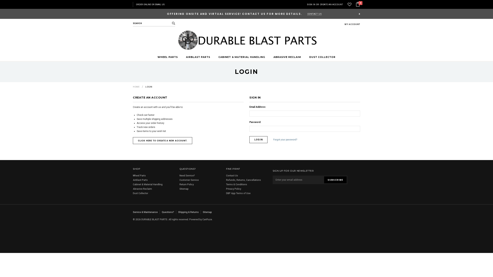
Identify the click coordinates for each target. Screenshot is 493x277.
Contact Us (314, 14)
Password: (255, 122)
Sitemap (184, 189)
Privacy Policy (233, 189)
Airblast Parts (198, 57)
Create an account (331, 4)
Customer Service (189, 180)
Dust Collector (322, 57)
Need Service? (187, 175)
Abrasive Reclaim (287, 57)
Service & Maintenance (145, 212)
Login (148, 87)
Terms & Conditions (236, 184)
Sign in (311, 4)
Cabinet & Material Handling (241, 57)
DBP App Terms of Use (238, 193)
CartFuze (207, 219)
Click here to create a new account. (163, 140)
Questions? (168, 212)
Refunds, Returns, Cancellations (243, 180)
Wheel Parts (168, 57)
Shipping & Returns (188, 212)
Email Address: (257, 107)
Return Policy (186, 184)
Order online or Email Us (150, 4)
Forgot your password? (285, 139)
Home (136, 87)
